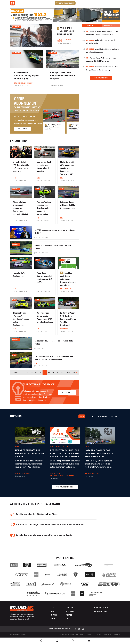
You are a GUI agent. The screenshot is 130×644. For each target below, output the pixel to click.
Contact (90, 634)
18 (49, 373)
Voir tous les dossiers (65, 487)
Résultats (70, 611)
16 (41, 373)
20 (58, 373)
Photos (69, 615)
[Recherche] (73, 640)
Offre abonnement (66, 3)
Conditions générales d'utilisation (71, 634)
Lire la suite (67, 392)
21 (62, 373)
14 (32, 373)
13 (28, 373)
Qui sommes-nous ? (102, 611)
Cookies (117, 634)
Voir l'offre (22, 129)
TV (67, 619)
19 (54, 373)
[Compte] (57, 640)
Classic (91, 416)
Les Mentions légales (103, 634)
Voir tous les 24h (101, 78)
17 (45, 373)
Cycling (114, 416)
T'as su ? (69, 608)
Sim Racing (102, 416)
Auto (82, 416)
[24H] (41, 640)
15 (36, 373)
